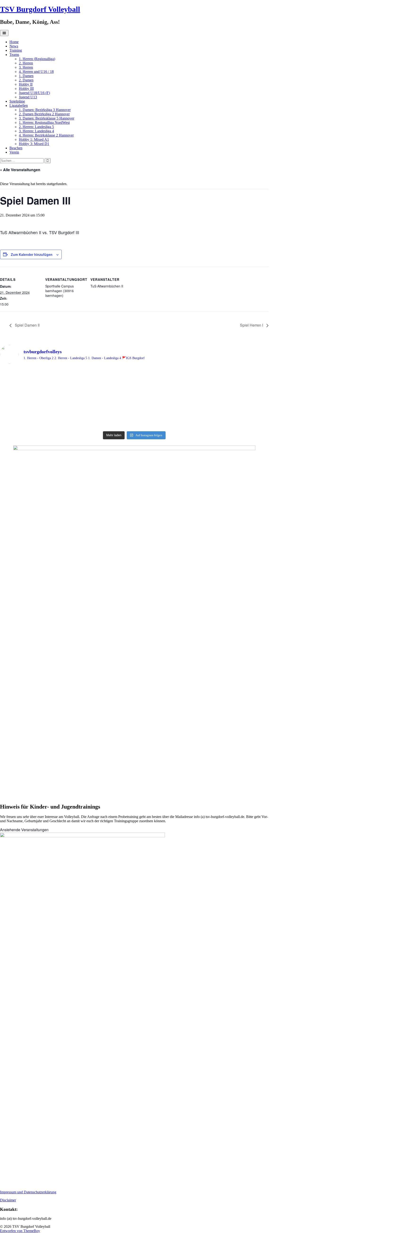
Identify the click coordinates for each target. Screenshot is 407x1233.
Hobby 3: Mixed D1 (34, 144)
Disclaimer (8, 1200)
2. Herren (26, 63)
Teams (14, 55)
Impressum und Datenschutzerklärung (28, 1192)
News (13, 46)
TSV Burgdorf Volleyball (40, 9)
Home (14, 42)
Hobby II (26, 84)
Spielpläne (17, 101)
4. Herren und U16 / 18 (36, 72)
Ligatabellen (18, 106)
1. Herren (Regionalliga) (37, 59)
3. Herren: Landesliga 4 (36, 131)
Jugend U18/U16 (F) (34, 93)
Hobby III (26, 89)
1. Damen (26, 76)
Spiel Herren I (252, 325)
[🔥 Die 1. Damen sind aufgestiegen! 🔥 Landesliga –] (66, 380)
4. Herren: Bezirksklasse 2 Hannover (46, 135)
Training (15, 50)
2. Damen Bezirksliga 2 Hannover (44, 114)
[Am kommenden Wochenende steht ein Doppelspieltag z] (66, 402)
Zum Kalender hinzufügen (32, 254)
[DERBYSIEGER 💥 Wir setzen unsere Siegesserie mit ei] (66, 420)
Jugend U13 (28, 97)
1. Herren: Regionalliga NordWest (44, 122)
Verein (14, 152)
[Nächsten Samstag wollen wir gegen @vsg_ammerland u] (202, 398)
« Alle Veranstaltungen (20, 169)
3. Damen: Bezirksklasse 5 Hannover (46, 118)
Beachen (15, 148)
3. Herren (26, 67)
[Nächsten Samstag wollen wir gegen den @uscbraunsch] (202, 418)
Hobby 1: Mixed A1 (34, 139)
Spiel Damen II (27, 325)
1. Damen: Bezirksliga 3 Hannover (45, 110)
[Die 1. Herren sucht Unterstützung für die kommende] (202, 376)
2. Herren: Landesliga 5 (36, 127)
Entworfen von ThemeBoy (20, 1231)
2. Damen (26, 80)
